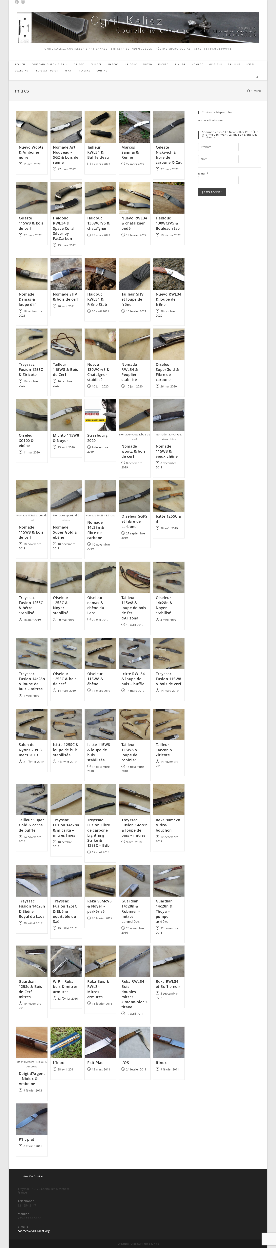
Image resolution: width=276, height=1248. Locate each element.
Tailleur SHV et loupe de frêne (132, 299)
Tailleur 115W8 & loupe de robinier (129, 752)
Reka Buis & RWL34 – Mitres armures (98, 989)
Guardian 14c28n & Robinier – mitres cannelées (130, 911)
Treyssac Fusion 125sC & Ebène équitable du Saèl (65, 911)
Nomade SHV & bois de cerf (66, 297)
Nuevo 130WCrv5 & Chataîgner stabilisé (98, 372)
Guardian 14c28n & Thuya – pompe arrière (164, 911)
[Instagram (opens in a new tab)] (24, 2)
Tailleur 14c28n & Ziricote (164, 749)
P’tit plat (26, 1139)
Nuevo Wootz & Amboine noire (31, 152)
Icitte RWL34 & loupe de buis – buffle (133, 678)
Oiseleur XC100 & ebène (26, 440)
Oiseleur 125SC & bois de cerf (65, 678)
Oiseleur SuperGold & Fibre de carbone (167, 372)
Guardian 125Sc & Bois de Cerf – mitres (30, 989)
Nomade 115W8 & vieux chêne (167, 451)
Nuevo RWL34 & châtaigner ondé (134, 223)
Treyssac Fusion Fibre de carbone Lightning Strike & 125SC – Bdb (98, 832)
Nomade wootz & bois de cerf (133, 451)
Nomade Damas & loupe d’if (27, 299)
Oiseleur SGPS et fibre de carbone (134, 521)
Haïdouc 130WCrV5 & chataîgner (98, 223)
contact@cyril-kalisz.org (34, 1231)
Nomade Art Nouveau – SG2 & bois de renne (65, 155)
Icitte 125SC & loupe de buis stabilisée (65, 749)
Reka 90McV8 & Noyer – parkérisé (99, 906)
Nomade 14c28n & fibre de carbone (95, 530)
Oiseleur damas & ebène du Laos (95, 605)
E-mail (203, 173)
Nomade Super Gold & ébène (65, 532)
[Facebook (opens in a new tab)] (18, 2)
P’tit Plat (95, 1062)
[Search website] (257, 77)
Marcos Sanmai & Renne (130, 152)
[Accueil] (248, 91)
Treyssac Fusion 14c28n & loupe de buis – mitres (32, 681)
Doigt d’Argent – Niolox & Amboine (32, 1078)
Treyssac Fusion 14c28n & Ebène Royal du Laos (32, 909)
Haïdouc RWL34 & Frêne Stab (97, 299)
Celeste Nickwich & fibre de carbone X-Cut (169, 155)
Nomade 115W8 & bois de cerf (31, 532)
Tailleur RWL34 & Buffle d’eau (98, 152)
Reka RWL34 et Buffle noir (168, 984)
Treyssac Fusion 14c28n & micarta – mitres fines (66, 827)
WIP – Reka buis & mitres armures (65, 986)
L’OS (125, 1062)
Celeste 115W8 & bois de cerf (31, 223)
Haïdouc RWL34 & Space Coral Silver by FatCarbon (64, 228)
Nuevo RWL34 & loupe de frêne (168, 299)
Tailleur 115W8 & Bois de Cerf (65, 369)
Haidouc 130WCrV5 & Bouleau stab (168, 223)
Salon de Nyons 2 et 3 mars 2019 (30, 749)
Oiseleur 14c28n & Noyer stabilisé (164, 605)
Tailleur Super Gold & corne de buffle (31, 824)
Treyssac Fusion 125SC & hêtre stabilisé (31, 605)
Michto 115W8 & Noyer (66, 438)
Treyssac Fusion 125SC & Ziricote (31, 369)
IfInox (58, 1062)
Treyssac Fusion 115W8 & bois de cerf (168, 678)
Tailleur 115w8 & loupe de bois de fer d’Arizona (133, 607)
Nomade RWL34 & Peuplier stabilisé (129, 372)
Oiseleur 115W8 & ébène (95, 678)
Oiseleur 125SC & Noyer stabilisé (60, 605)
